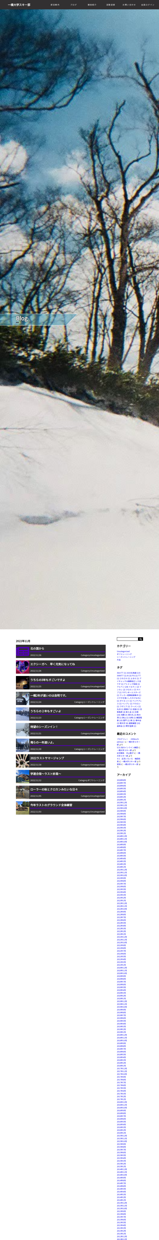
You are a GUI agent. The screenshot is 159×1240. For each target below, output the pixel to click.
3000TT (122, 675)
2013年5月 (121, 1222)
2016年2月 (121, 1130)
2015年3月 (121, 1160)
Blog (22, 318)
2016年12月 (122, 1102)
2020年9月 (121, 976)
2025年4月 (121, 824)
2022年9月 (121, 911)
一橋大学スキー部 (124, 750)
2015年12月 (122, 1135)
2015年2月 (121, 1163)
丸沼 (120, 709)
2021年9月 (121, 945)
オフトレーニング (96, 780)
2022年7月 (121, 917)
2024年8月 (121, 847)
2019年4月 (121, 1023)
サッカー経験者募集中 (130, 695)
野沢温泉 (131, 726)
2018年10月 (122, 1040)
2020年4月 (121, 990)
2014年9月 (121, 1177)
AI (129, 675)
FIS (135, 675)
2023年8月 (121, 880)
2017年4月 (121, 1090)
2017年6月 (121, 1085)
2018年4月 (121, 1057)
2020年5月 (121, 987)
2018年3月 (121, 1060)
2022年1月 (121, 934)
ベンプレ (127, 703)
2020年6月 (121, 984)
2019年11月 (122, 1004)
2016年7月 (121, 1116)
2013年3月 (121, 1228)
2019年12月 (122, 1001)
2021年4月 (121, 959)
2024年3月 (121, 861)
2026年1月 (121, 799)
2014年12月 (122, 1169)
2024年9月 (121, 844)
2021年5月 (121, 956)
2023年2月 (121, 897)
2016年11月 (122, 1104)
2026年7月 (121, 782)
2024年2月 (121, 864)
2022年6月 (121, 920)
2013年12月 (122, 1202)
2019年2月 (121, 1029)
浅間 (124, 714)
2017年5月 (121, 1088)
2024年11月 (122, 838)
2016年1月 (121, 1132)
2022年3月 (121, 928)
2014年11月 (122, 1172)
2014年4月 (121, 1191)
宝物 (119, 764)
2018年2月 (121, 1062)
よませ (135, 678)
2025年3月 (121, 827)
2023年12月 (122, 869)
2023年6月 (121, 886)
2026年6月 (121, 785)
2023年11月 (122, 872)
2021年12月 (122, 936)
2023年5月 (121, 889)
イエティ (134, 686)
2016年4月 (121, 1124)
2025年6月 (121, 819)
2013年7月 (121, 1216)
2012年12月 (122, 1236)
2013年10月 (122, 1208)
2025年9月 (121, 810)
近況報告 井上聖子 (125, 753)
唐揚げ (128, 709)
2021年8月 (121, 948)
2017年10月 (122, 1074)
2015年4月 (121, 1158)
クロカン (131, 689)
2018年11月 (122, 1037)
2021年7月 (121, 950)
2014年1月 (121, 1200)
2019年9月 (121, 1009)
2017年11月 (122, 1071)
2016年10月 (122, 1107)
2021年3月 (121, 962)
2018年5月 (121, 1054)
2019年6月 (121, 1018)
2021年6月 (121, 953)
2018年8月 (121, 1046)
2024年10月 (122, 841)
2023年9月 (121, 878)
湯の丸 (132, 714)
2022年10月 (122, 908)
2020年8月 (121, 978)
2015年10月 (122, 1141)
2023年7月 (121, 883)
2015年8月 (121, 1146)
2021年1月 (121, 964)
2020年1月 (121, 998)
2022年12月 (122, 903)
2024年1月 (121, 866)
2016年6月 (121, 1118)
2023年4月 (121, 892)
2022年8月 (121, 914)
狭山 (125, 717)
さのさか (125, 678)
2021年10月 (122, 942)
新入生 (130, 712)
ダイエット (126, 700)
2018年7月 (121, 1048)
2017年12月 (122, 1068)
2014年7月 (121, 1183)
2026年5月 (121, 788)
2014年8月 (121, 1180)
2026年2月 (121, 796)
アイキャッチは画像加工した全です (129, 681)
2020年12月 (122, 967)
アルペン (122, 686)
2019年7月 (121, 1015)
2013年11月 (122, 1205)
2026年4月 (121, 791)
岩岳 (136, 709)
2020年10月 (122, 973)
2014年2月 (121, 1197)
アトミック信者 (132, 684)
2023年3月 (121, 894)
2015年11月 (122, 1138)
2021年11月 (122, 939)
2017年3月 (121, 1093)
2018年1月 (121, 1065)
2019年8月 (121, 1012)
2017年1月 (121, 1099)
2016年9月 (121, 1110)
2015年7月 (121, 1149)
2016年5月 (121, 1121)
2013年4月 (121, 1225)
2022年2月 (121, 931)
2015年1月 (121, 1166)
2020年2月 (121, 995)
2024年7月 (121, 850)
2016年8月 (121, 1113)
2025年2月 (121, 830)
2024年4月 (121, 858)
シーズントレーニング (94, 701)
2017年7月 (121, 1082)
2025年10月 (122, 808)
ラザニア (125, 706)
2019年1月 (121, 1032)
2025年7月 (121, 816)
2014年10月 (122, 1174)
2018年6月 (121, 1051)
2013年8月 (121, 1214)
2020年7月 (121, 981)
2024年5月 (121, 855)
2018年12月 (122, 1034)
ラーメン (136, 706)
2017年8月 (121, 1079)
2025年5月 (121, 822)
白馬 (132, 717)
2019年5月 (121, 1020)
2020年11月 (122, 970)
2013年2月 (121, 1230)
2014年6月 (121, 1186)
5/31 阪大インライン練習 (127, 747)
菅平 (126, 720)
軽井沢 (124, 723)
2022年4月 (121, 925)
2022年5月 (121, 922)
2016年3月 (121, 1127)
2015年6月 (121, 1152)
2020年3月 (121, 992)
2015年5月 (121, 1155)
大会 (119, 659)
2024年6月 (121, 852)
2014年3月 (121, 1194)
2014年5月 (121, 1188)
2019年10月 (122, 1006)
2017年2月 (121, 1096)
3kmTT (121, 672)
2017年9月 (121, 1076)
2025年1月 (121, 833)
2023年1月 (121, 900)
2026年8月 (121, 780)
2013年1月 (121, 1233)
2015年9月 (121, 1144)
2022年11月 (122, 906)
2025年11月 (122, 805)
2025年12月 (122, 802)
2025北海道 (133, 672)
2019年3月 (121, 1026)
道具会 (121, 726)
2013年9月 (121, 1211)
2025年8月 (121, 813)
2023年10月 (122, 875)
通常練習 (134, 723)
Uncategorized (97, 655)
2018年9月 (121, 1043)
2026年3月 (121, 794)
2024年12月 (122, 836)
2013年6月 (121, 1219)
